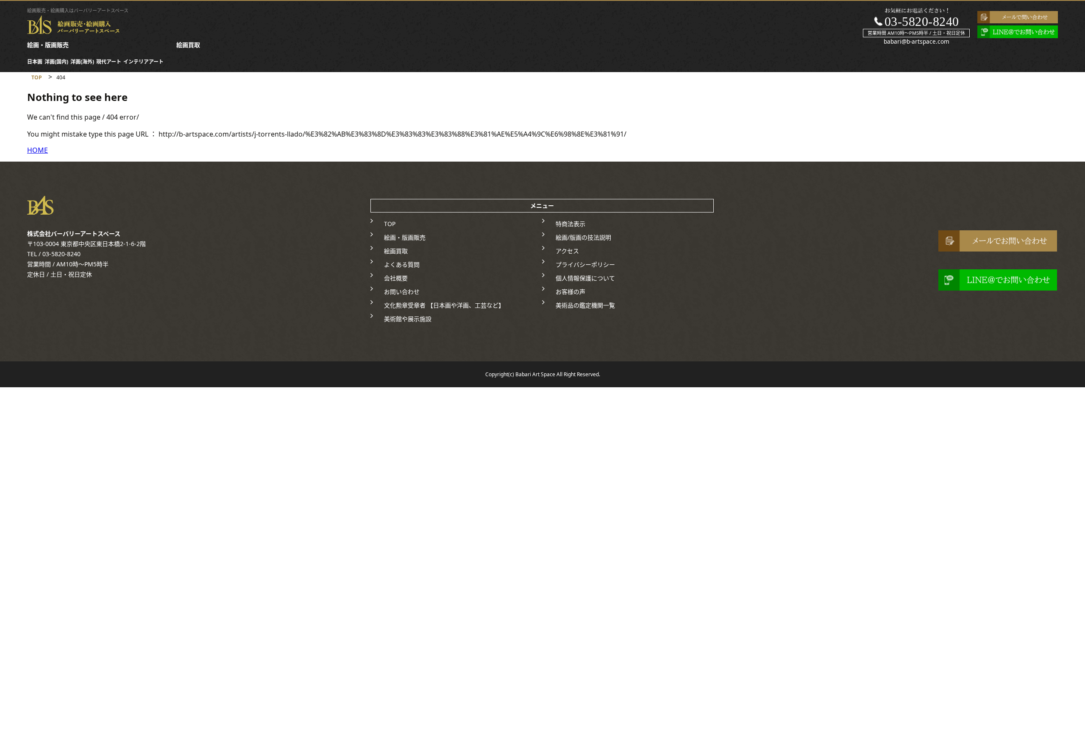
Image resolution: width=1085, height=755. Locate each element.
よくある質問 (402, 264)
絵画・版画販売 (48, 45)
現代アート (108, 61)
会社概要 (396, 278)
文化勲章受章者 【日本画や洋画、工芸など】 (444, 305)
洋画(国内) (56, 61)
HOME (37, 150)
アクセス (567, 251)
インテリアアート (143, 61)
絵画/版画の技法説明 (583, 237)
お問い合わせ (402, 292)
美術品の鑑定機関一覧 (585, 305)
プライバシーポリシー (585, 264)
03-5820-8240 (922, 21)
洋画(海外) (82, 61)
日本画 (34, 61)
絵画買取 (188, 45)
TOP (389, 224)
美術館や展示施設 (407, 319)
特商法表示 (570, 224)
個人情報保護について (585, 278)
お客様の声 (570, 292)
